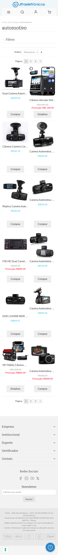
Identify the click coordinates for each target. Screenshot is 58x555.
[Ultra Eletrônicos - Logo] (29, 4)
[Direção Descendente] (41, 52)
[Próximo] (40, 61)
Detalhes (42, 114)
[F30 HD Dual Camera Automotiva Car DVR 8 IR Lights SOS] (15, 244)
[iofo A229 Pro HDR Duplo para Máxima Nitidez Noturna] (43, 81)
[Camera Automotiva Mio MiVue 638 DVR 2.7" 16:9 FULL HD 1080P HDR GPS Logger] (43, 295)
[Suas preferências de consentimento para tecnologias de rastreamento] (5, 550)
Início (4, 22)
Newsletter (29, 486)
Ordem (17, 52)
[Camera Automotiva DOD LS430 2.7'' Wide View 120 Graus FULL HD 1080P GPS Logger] (43, 186)
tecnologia (13, 22)
